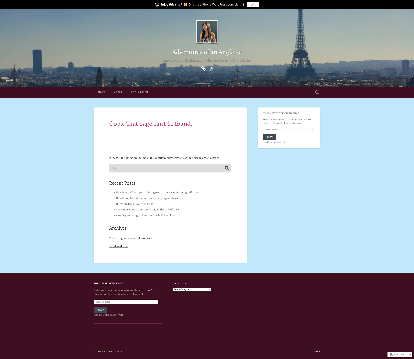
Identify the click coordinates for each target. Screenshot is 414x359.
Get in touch (139, 92)
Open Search (317, 92)
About (118, 92)
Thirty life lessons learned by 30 (134, 204)
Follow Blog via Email (108, 283)
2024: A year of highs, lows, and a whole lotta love (145, 215)
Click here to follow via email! (281, 113)
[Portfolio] (203, 67)
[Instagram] (210, 67)
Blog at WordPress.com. (109, 351)
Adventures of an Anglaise (207, 52)
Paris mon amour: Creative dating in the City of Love (147, 209)
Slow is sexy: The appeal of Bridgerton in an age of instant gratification (158, 192)
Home (101, 92)
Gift (253, 4)
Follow (269, 136)
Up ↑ (317, 351)
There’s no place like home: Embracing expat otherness (148, 198)
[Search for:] (170, 168)
